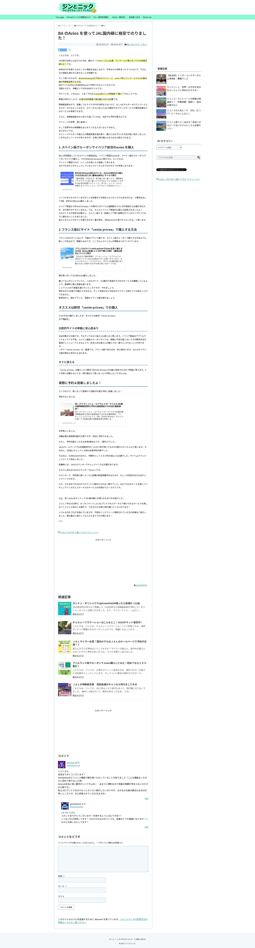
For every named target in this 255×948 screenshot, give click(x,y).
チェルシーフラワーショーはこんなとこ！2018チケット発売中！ (108, 622)
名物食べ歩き (134, 17)
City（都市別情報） (101, 17)
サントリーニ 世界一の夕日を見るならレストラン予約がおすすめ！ (184, 88)
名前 (61, 876)
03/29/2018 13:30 (73, 765)
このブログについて (125, 939)
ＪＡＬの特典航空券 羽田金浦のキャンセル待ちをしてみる (105, 684)
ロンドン (135, 44)
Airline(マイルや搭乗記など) (78, 17)
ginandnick (141, 585)
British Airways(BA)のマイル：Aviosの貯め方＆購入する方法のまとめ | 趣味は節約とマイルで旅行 (99, 174)
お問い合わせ (140, 939)
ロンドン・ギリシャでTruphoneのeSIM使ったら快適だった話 (106, 603)
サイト (61, 896)
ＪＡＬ (144, 44)
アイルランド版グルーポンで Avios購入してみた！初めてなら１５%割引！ (109, 664)
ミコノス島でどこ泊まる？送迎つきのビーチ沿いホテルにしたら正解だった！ (184, 125)
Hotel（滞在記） (119, 17)
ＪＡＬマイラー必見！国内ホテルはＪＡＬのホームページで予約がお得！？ (110, 643)
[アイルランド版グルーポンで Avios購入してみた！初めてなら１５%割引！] (64, 668)
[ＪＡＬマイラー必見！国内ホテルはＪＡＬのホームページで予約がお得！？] (64, 646)
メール (62, 886)
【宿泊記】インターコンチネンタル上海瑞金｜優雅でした (184, 77)
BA (128, 44)
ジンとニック (130, 943)
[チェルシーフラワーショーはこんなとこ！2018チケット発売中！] (64, 627)
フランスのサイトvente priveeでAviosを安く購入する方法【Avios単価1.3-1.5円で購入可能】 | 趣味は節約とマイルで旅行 (99, 251)
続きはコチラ (78, 614)
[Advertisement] (103, 560)
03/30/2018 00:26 (76, 806)
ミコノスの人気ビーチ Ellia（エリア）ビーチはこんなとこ (184, 112)
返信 (146, 798)
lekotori (71, 762)
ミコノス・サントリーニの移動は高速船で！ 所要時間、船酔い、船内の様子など (184, 102)
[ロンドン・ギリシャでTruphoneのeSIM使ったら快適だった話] (64, 608)
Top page (60, 17)
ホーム (111, 939)
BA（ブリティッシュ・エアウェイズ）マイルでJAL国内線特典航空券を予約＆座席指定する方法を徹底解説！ (99, 406)
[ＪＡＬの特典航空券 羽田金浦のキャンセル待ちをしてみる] (64, 689)
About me (147, 17)
